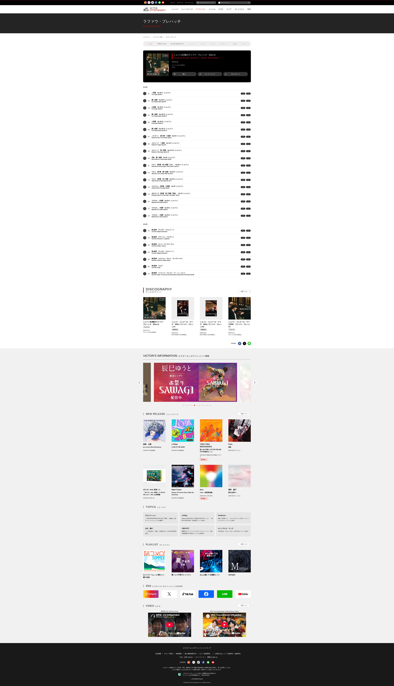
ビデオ (220, 9)
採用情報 (179, 653)
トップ (150, 44)
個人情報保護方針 (190, 653)
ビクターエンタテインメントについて (197, 648)
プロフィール (161, 44)
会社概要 (158, 653)
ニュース (175, 9)
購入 (184, 74)
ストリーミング (210, 74)
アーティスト (201, 9)
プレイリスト (239, 9)
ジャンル (212, 9)
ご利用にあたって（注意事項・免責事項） (228, 653)
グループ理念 (168, 653)
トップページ (146, 37)
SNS (249, 9)
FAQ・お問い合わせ (186, 657)
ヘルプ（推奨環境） (204, 653)
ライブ (228, 9)
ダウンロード (235, 74)
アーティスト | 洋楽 (157, 37)
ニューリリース (187, 9)
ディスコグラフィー (177, 44)
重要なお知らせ (212, 657)
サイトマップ (200, 657)
